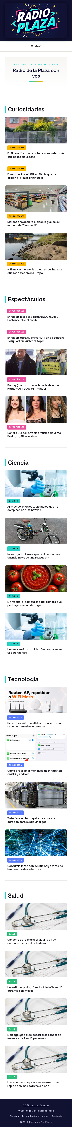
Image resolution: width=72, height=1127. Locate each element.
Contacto (57, 1116)
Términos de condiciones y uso (29, 1116)
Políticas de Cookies (36, 1105)
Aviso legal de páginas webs (36, 1110)
